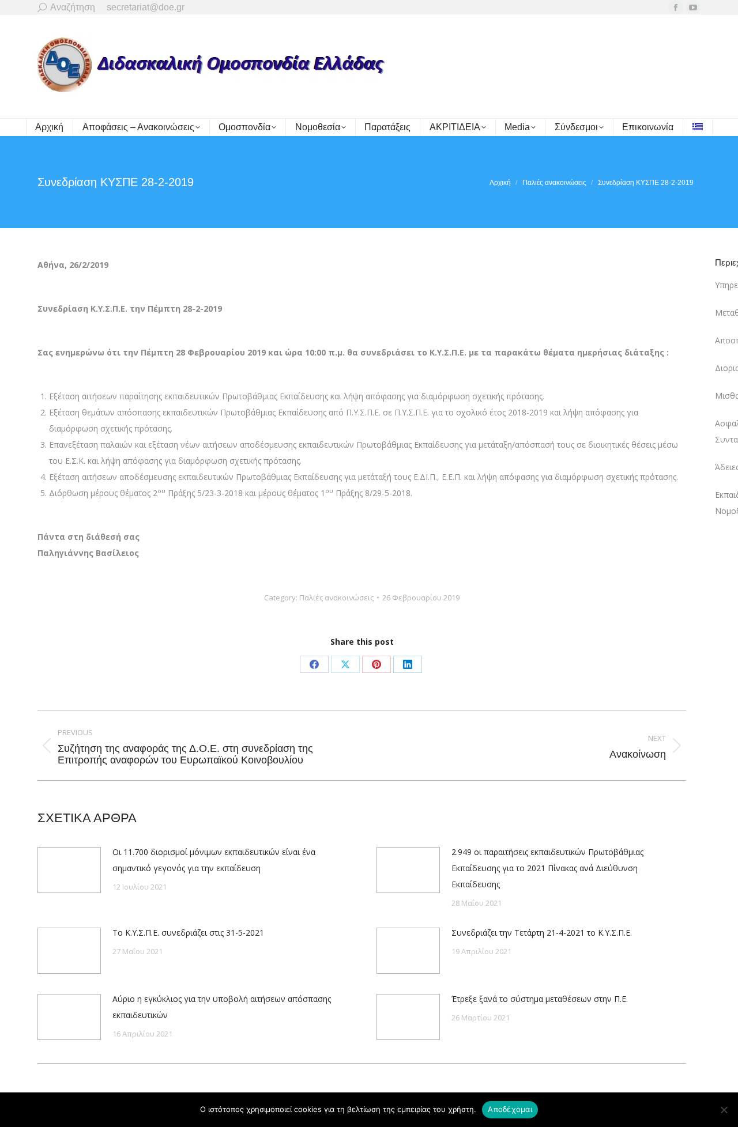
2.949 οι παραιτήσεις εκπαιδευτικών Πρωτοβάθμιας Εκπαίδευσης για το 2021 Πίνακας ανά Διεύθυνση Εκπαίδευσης (547, 868)
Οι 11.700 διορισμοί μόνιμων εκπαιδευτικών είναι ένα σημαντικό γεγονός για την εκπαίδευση (213, 859)
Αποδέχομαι (510, 1109)
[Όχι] (723, 1109)
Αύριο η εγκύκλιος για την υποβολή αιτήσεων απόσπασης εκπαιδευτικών (221, 1006)
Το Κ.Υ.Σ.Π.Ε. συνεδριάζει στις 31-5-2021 (188, 932)
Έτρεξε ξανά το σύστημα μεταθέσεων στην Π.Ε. (539, 998)
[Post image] (69, 870)
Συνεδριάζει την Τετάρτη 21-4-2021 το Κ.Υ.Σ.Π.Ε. (541, 932)
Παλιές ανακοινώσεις (336, 597)
